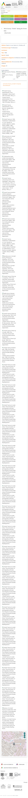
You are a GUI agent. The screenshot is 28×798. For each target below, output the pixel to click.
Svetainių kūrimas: (12, 795)
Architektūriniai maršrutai (11, 767)
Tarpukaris (21, 764)
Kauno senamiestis (8, 764)
